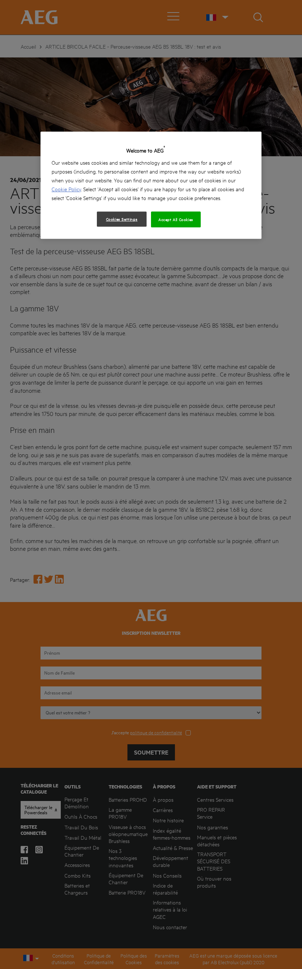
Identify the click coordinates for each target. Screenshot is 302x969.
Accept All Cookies (175, 219)
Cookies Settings (122, 219)
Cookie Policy (66, 188)
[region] (151, 185)
